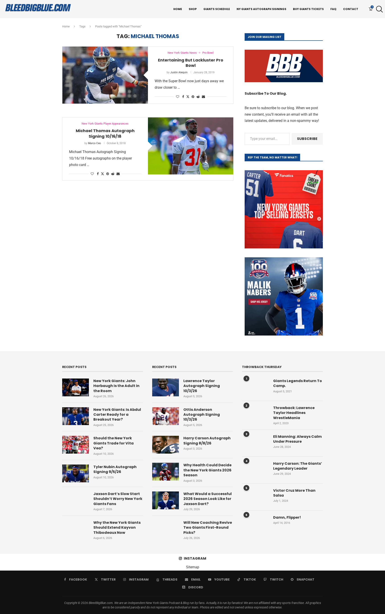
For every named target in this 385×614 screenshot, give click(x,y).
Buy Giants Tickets (308, 9)
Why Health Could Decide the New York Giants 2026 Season (207, 470)
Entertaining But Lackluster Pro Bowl (190, 62)
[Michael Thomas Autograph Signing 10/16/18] (190, 145)
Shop (193, 9)
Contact (350, 9)
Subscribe (307, 138)
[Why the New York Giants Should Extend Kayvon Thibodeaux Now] (75, 529)
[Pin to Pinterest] (193, 96)
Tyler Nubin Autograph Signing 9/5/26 (115, 469)
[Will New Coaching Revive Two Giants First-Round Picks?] (165, 529)
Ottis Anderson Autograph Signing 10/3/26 (201, 414)
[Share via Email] (203, 96)
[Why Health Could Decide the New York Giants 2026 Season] (165, 472)
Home (177, 9)
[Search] (378, 9)
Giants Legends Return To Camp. (297, 383)
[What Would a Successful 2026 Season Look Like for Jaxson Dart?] (165, 500)
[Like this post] (177, 96)
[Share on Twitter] (187, 96)
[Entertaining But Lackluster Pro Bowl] (105, 75)
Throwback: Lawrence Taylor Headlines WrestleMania (294, 412)
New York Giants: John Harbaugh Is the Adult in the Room (116, 386)
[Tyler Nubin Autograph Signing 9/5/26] (75, 473)
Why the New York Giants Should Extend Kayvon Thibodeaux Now (117, 527)
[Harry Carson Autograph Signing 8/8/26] (165, 445)
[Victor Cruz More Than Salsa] (255, 497)
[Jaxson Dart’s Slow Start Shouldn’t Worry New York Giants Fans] (75, 500)
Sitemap (192, 567)
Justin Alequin (179, 72)
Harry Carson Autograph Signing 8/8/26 (207, 441)
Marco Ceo (94, 143)
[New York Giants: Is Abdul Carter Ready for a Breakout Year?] (75, 416)
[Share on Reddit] (198, 96)
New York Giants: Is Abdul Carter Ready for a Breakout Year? (117, 414)
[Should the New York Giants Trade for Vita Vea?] (75, 445)
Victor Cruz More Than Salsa (294, 493)
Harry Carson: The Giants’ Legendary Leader (297, 466)
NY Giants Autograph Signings (261, 9)
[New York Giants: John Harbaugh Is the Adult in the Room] (75, 387)
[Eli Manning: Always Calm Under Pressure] (255, 443)
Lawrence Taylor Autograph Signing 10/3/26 (201, 386)
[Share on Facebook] (183, 96)
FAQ (333, 9)
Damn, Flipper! (287, 517)
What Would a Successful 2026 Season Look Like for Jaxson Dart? (207, 498)
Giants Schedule (216, 9)
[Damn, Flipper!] (255, 524)
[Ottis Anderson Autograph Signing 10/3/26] (165, 416)
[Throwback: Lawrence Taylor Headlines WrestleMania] (255, 414)
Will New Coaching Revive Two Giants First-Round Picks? (207, 527)
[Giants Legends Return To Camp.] (255, 387)
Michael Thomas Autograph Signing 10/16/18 (105, 133)
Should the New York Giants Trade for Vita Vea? (113, 443)
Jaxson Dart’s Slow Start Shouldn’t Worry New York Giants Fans (117, 498)
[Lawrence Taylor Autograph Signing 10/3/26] (165, 387)
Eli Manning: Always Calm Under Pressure (297, 439)
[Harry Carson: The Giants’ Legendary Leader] (255, 470)
